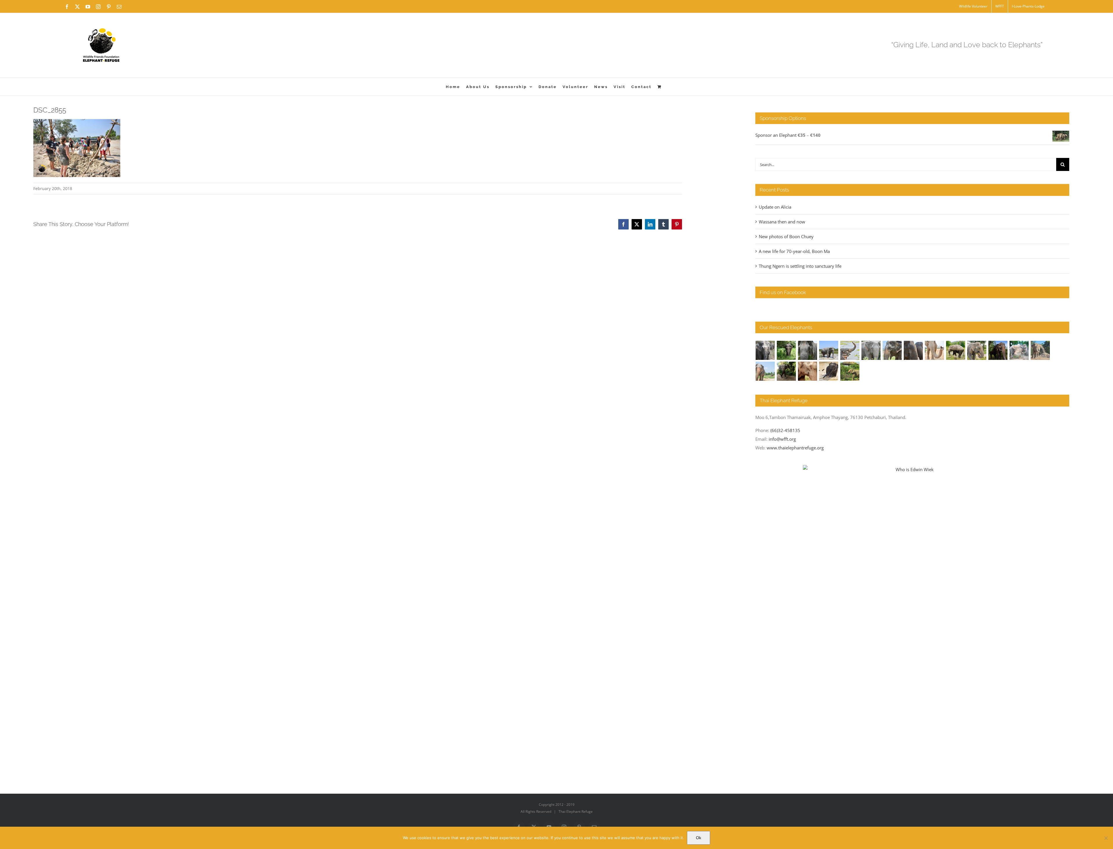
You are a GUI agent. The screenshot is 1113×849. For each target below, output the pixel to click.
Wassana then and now (782, 222)
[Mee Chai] (892, 350)
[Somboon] (850, 371)
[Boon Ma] (808, 350)
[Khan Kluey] (829, 371)
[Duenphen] (786, 371)
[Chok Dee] (1040, 350)
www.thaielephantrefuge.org (795, 448)
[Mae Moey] (765, 350)
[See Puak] (808, 371)
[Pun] (765, 371)
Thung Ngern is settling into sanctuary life (800, 266)
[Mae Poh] (829, 350)
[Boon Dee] (956, 350)
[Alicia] (850, 350)
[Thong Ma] (913, 350)
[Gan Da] (871, 350)
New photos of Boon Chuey (786, 236)
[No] (1106, 838)
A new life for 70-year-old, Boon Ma (794, 251)
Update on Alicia (775, 207)
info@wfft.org (782, 439)
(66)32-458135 (785, 430)
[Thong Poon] (935, 350)
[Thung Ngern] (786, 350)
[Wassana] (1019, 350)
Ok (698, 837)
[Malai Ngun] (998, 350)
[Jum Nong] (977, 350)
